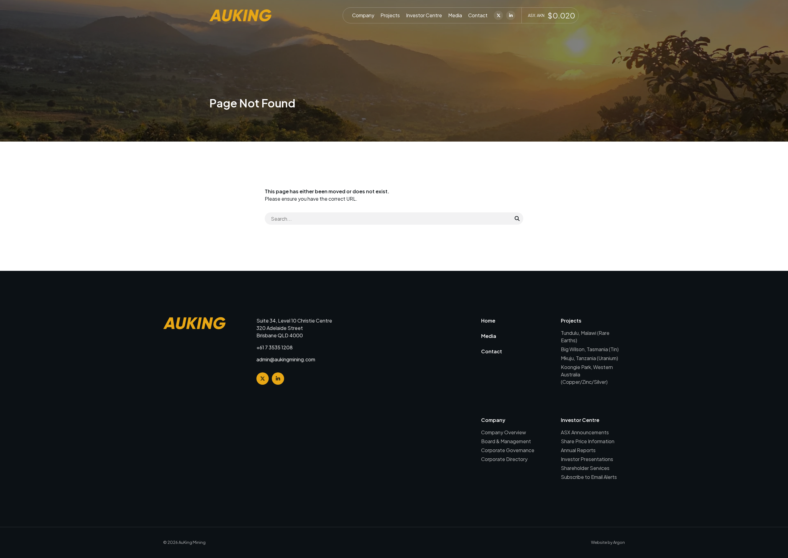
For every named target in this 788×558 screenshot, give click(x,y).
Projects (390, 15)
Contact (478, 15)
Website (599, 542)
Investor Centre (424, 15)
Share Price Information (587, 441)
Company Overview (503, 432)
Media (455, 15)
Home (488, 320)
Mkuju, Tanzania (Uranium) (589, 358)
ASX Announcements (585, 432)
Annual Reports (578, 450)
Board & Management (506, 441)
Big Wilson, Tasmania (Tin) (590, 349)
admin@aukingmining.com (285, 359)
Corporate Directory (504, 459)
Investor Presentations (587, 459)
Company (363, 15)
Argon (619, 542)
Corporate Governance (507, 450)
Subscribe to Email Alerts (589, 477)
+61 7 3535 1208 (274, 347)
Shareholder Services (585, 468)
